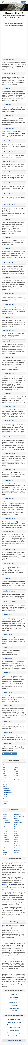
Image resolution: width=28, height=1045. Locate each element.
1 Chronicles (6, 839)
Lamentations (18, 822)
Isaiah (16, 818)
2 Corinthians (6, 780)
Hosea (16, 829)
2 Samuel (5, 833)
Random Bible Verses (11, 18)
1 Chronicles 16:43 (9, 183)
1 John (16, 771)
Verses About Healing (14, 1019)
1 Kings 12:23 (7, 692)
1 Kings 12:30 (7, 721)
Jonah (16, 837)
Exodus (5, 816)
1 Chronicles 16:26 (9, 152)
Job (4, 850)
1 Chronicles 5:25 (8, 578)
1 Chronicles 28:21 (9, 498)
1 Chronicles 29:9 (8, 564)
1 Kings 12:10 (7, 614)
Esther (4, 848)
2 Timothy (5, 796)
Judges (5, 827)
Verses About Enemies (14, 1025)
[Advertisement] (14, 42)
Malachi (16, 852)
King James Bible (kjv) (14, 13)
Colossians (6, 788)
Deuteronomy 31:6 (14, 1008)
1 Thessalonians (7, 790)
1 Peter (16, 767)
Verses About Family (14, 1036)
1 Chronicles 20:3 (8, 357)
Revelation (17, 780)
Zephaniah (17, 846)
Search (21, 18)
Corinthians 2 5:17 (14, 1003)
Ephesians (5, 784)
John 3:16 (14, 994)
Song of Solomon (19, 816)
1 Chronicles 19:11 (9, 304)
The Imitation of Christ (11, 883)
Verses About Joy (14, 1030)
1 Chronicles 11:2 (8, 88)
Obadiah (16, 835)
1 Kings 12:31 (7, 732)
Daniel (16, 827)
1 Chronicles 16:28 (9, 161)
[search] (21, 2)
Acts (4, 773)
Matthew (5, 765)
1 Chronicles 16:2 (8, 128)
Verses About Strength (14, 1033)
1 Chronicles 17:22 (9, 237)
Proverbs (5, 854)
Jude (15, 777)
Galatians (5, 782)
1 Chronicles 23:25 (9, 469)
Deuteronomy (6, 822)
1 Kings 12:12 (7, 634)
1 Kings (5, 835)
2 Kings (5, 837)
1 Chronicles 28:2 (8, 480)
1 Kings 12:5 (7, 743)
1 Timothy (5, 794)
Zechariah (17, 850)
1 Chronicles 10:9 (8, 59)
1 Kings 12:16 (7, 672)
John (4, 771)
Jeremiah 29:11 (14, 997)
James (16, 765)
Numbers (5, 820)
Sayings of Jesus (20, 15)
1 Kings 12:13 (7, 647)
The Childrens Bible (8, 907)
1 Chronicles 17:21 (9, 219)
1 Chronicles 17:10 (9, 205)
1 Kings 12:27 (7, 705)
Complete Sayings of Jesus (12, 866)
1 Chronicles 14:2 (8, 115)
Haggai (16, 848)
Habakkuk (17, 844)
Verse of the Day (14, 20)
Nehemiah (5, 846)
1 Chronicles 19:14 (9, 330)
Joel (15, 831)
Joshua (5, 825)
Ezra (4, 844)
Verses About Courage (14, 1022)
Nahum (16, 841)
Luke (4, 769)
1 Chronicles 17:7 (8, 263)
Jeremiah (16, 820)
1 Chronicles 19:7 (8, 341)
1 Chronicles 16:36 (9, 172)
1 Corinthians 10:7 (9, 591)
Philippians (5, 786)
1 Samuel (5, 831)
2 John (16, 773)
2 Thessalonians (7, 792)
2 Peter (16, 769)
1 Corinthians (6, 777)
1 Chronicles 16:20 (9, 141)
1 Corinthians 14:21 (9, 602)
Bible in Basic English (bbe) (13, 961)
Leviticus (5, 818)
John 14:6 (14, 1000)
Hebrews (5, 803)
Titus (4, 799)
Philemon (5, 801)
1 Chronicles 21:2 (8, 393)
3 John (16, 775)
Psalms (5, 852)
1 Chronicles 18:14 (9, 293)
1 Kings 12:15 (7, 658)
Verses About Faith (14, 1027)
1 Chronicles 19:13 (9, 317)
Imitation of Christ (8, 15)
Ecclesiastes (17, 814)
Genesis (5, 814)
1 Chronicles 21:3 (8, 421)
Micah (16, 839)
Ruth (4, 829)
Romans (5, 775)
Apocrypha (8, 892)
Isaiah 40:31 (14, 1011)
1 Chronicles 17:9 (8, 277)
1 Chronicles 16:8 (8, 194)
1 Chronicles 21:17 (9, 373)
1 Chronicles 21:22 (9, 406)
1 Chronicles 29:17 (9, 531)
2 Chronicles (6, 841)
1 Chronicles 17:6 (8, 248)
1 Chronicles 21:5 (8, 437)
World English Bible (10, 943)
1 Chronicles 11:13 (9, 74)
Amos (15, 833)
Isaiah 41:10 (14, 1005)
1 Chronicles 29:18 (9, 549)
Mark (4, 767)
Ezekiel (16, 825)
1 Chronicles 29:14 (9, 518)
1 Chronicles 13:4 (8, 104)
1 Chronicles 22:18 (9, 453)
